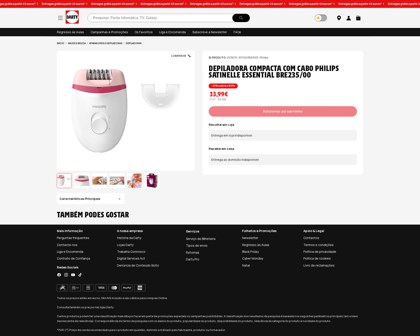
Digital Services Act (131, 258)
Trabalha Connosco (131, 251)
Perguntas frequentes (73, 238)
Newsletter (250, 238)
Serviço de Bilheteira (200, 239)
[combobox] (169, 18)
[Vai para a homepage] (72, 17)
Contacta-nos (67, 245)
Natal (246, 265)
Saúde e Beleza (77, 43)
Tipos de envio (197, 245)
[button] (358, 18)
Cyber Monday (252, 258)
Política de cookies (317, 258)
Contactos (311, 238)
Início (60, 43)
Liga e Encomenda (172, 32)
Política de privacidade (319, 251)
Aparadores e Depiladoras (105, 43)
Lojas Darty (125, 245)
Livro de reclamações (318, 265)
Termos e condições (318, 245)
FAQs (237, 32)
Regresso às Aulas (70, 32)
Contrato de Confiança (73, 258)
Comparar (178, 55)
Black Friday (250, 251)
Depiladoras (134, 43)
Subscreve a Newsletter (209, 32)
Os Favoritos (144, 32)
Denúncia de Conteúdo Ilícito (138, 265)
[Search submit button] (241, 18)
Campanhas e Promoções (109, 32)
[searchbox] (169, 18)
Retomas (192, 252)
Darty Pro (192, 259)
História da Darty (129, 238)
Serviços (192, 231)
